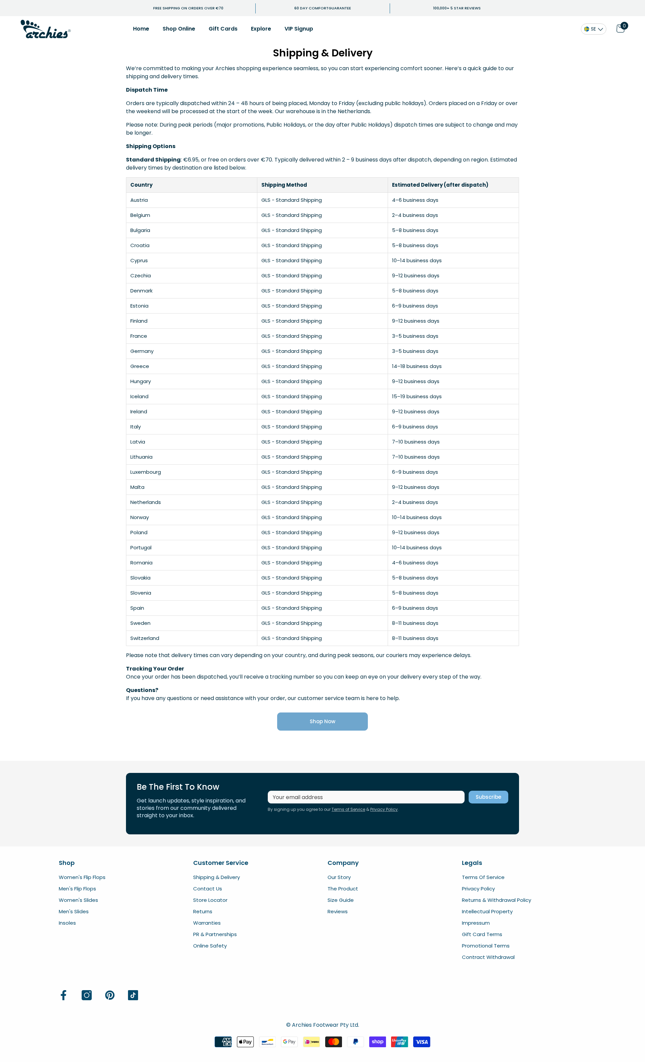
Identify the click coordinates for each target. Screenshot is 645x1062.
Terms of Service (348, 809)
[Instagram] (87, 995)
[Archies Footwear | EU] (45, 29)
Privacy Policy (384, 809)
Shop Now (322, 721)
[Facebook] (63, 995)
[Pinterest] (110, 995)
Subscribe (488, 796)
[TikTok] (133, 995)
